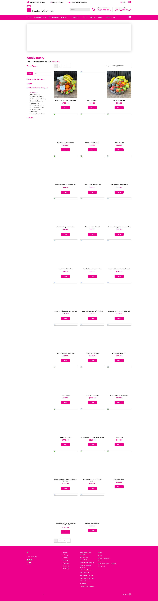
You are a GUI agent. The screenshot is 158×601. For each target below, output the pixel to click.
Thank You (66, 568)
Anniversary (33, 92)
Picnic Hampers (35, 109)
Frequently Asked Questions (107, 563)
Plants (85, 17)
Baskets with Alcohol (37, 97)
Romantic (66, 563)
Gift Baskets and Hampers (58, 17)
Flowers (76, 17)
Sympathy (33, 112)
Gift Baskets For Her (36, 105)
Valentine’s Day (40, 17)
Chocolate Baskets (36, 101)
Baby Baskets (34, 94)
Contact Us (110, 17)
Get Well (65, 558)
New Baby (66, 560)
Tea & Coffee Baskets (37, 114)
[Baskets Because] (40, 8)
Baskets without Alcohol (38, 99)
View (65, 108)
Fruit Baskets (34, 103)
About (100, 17)
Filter (30, 73)
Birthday (65, 555)
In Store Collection (104, 558)
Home (29, 17)
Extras (92, 17)
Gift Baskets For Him (37, 107)
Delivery (100, 561)
